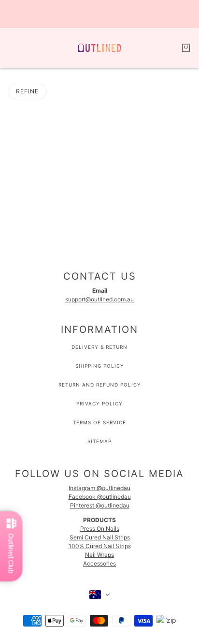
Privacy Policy (99, 403)
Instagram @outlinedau (99, 488)
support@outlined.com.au (99, 299)
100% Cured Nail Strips (100, 546)
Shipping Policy (99, 366)
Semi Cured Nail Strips (100, 537)
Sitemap (99, 441)
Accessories (99, 563)
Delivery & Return (99, 347)
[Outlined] (99, 48)
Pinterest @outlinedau (99, 505)
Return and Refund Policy (99, 385)
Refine (27, 91)
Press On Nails (99, 528)
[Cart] (186, 48)
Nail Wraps (99, 554)
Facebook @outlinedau (100, 496)
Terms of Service (99, 422)
